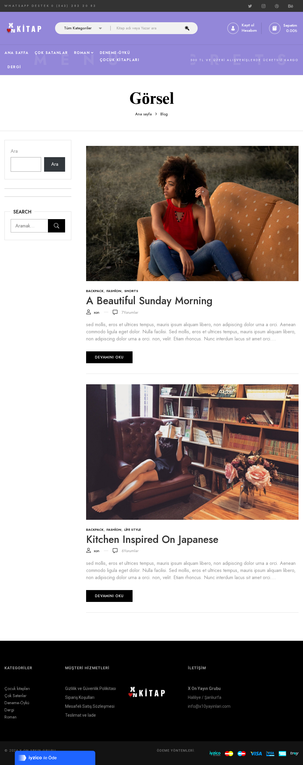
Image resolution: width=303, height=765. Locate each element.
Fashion (114, 291)
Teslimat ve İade (80, 715)
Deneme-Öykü (16, 703)
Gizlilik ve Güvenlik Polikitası (90, 688)
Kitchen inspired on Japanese (152, 539)
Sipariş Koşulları (79, 697)
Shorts (131, 291)
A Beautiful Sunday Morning (149, 300)
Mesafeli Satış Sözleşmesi (90, 706)
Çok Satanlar (15, 696)
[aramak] (187, 28)
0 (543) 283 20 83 (73, 6)
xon (96, 312)
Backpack (95, 291)
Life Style (132, 529)
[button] (284, 28)
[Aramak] (56, 225)
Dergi (9, 710)
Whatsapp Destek (27, 6)
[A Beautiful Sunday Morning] (192, 149)
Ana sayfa (143, 114)
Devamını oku (109, 357)
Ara (14, 151)
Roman (10, 717)
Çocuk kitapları (17, 688)
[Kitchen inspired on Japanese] (192, 387)
